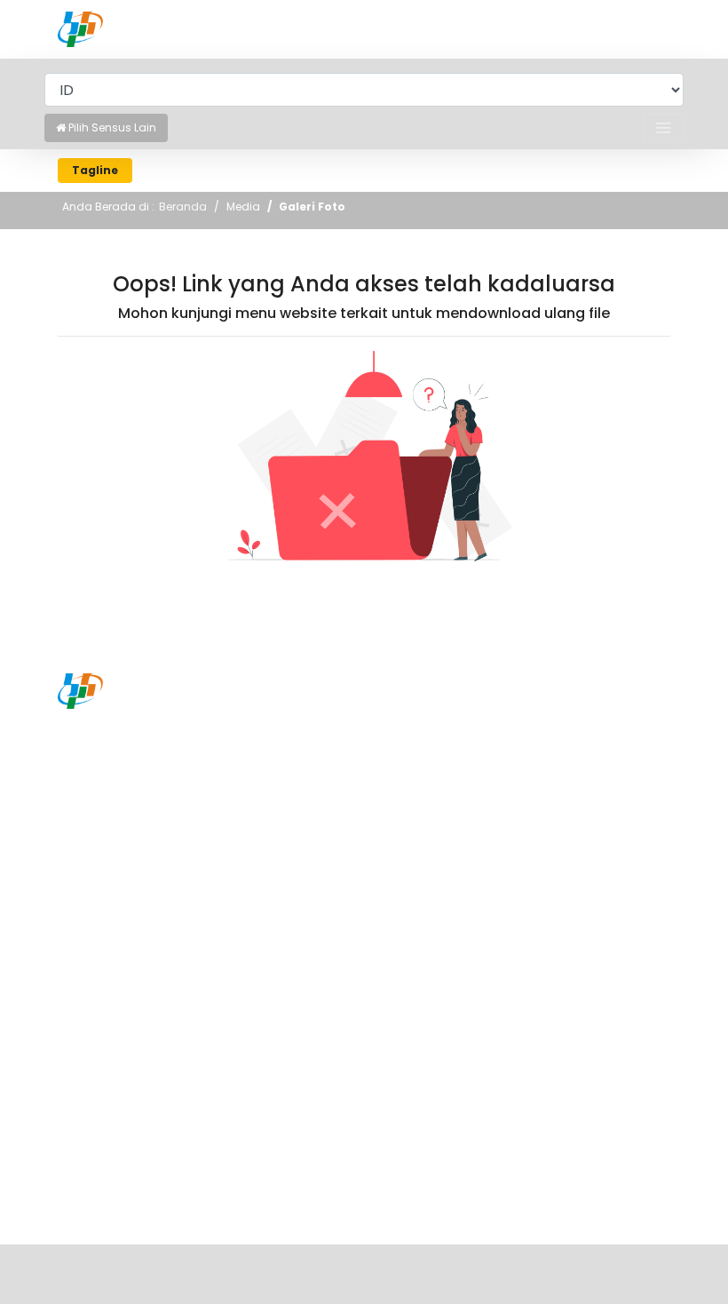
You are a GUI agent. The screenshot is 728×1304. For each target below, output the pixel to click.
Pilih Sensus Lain (111, 127)
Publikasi (85, 988)
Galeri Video (96, 1188)
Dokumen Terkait (112, 1067)
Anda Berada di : (108, 206)
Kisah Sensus (99, 1135)
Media (243, 206)
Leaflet (79, 1040)
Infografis (89, 1013)
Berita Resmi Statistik (124, 961)
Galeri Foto (312, 206)
